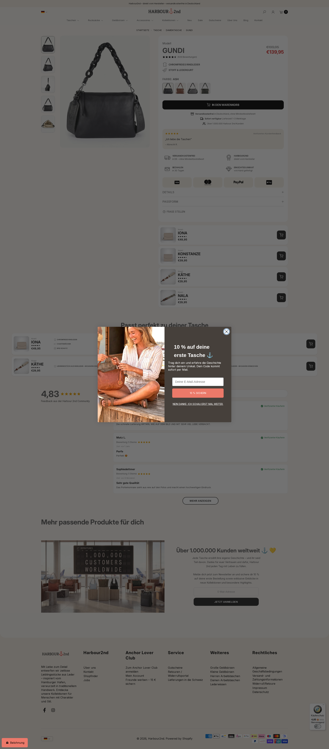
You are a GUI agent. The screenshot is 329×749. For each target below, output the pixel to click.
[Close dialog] (226, 331)
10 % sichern (198, 393)
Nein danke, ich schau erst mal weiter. (198, 404)
